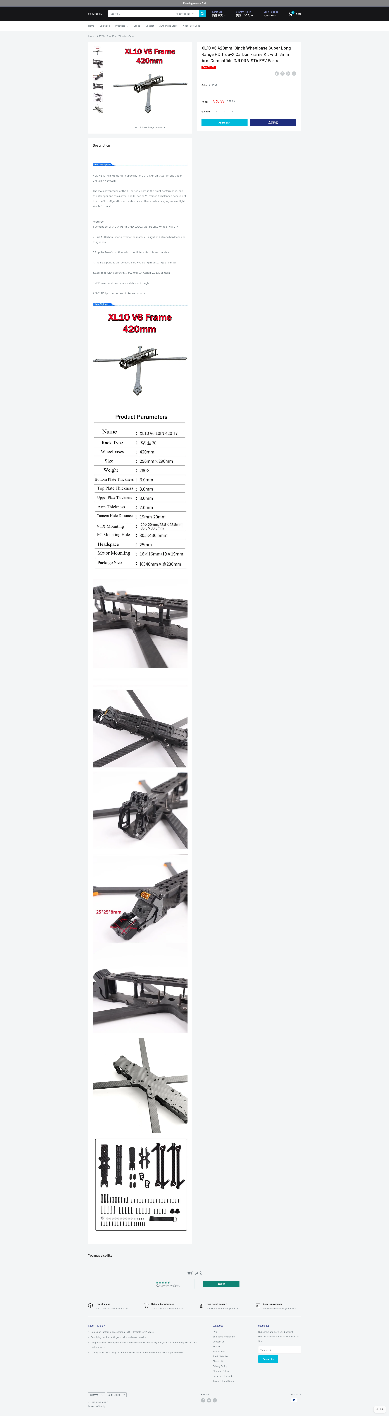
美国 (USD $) (114, 1395)
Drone (137, 25)
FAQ (215, 1331)
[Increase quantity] (232, 111)
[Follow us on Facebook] (203, 1400)
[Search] (202, 13)
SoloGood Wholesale (224, 1336)
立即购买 (273, 122)
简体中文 (94, 1395)
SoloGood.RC (208, 73)
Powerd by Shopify (96, 1406)
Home (91, 25)
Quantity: (206, 111)
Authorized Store (168, 25)
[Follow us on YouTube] (209, 1400)
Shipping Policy (221, 1371)
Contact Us (218, 1341)
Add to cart (224, 122)
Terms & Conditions (223, 1380)
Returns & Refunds (223, 1375)
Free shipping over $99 (194, 3)
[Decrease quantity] (216, 111)
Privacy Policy (220, 1366)
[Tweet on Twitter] (288, 73)
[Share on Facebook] (277, 73)
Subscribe (268, 1359)
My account (270, 15)
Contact (150, 25)
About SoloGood (191, 25)
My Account (219, 1351)
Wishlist (217, 1346)
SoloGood (105, 25)
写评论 (221, 1283)
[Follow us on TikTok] (215, 1400)
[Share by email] (294, 73)
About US (218, 1361)
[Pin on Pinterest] (282, 73)
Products (120, 25)
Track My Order (220, 1356)
